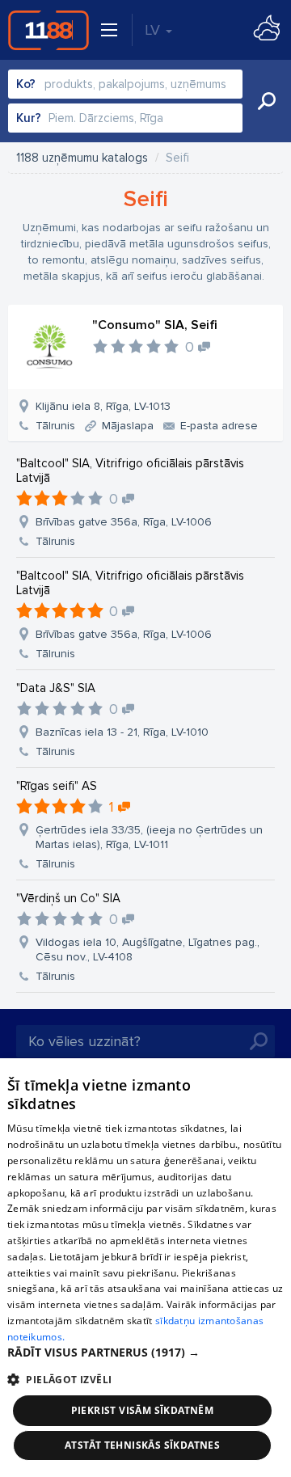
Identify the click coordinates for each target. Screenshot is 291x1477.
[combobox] (125, 84)
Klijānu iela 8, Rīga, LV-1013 (103, 406)
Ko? (26, 84)
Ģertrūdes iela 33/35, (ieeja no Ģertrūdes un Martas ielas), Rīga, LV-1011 (149, 837)
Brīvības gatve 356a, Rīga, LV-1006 (124, 522)
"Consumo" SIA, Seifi (154, 325)
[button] (145, 1352)
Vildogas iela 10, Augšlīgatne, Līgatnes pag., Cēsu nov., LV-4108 (147, 949)
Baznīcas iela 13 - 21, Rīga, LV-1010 (122, 732)
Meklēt (266, 101)
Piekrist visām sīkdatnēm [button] (142, 1410)
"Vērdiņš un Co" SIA (68, 898)
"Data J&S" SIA (55, 688)
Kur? (28, 118)
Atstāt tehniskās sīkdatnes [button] (142, 1445)
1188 (48, 30)
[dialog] (145, 1267)
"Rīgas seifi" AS (56, 786)
